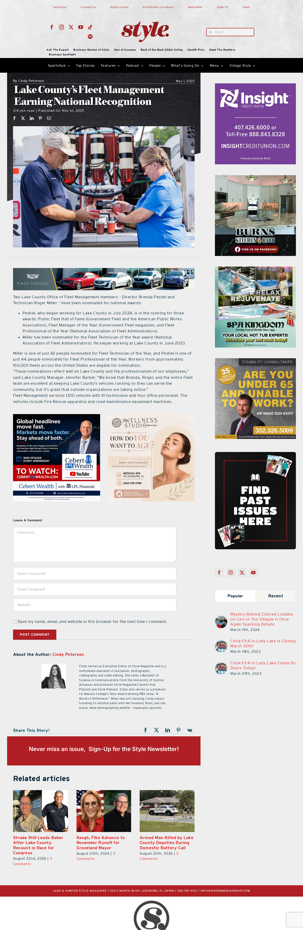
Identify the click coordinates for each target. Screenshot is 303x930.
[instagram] (61, 27)
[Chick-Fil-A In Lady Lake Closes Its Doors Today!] (221, 665)
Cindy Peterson (28, 81)
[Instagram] (230, 572)
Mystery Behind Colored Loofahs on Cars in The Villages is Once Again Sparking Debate (261, 619)
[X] (23, 118)
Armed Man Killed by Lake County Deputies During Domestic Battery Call (166, 842)
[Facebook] (14, 118)
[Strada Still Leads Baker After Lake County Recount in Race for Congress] (40, 811)
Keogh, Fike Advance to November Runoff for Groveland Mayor (100, 842)
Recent (275, 595)
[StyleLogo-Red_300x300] (145, 10)
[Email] (49, 118)
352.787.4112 (187, 891)
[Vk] (190, 730)
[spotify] (90, 36)
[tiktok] (90, 27)
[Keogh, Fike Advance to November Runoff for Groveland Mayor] (103, 811)
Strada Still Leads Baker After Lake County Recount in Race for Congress (38, 845)
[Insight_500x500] (255, 86)
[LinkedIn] (31, 118)
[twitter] (71, 27)
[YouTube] (253, 572)
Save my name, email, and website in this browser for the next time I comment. (92, 621)
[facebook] (51, 27)
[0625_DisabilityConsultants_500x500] (56, 417)
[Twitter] (242, 572)
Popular (235, 595)
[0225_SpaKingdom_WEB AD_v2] (255, 269)
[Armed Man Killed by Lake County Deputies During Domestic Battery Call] (167, 811)
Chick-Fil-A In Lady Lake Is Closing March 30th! (263, 643)
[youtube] (80, 27)
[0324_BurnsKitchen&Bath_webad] (255, 178)
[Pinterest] (40, 118)
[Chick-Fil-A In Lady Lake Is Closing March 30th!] (221, 643)
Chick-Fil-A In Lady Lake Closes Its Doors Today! (263, 665)
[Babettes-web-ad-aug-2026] (151, 417)
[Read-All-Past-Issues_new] (255, 454)
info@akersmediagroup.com (225, 891)
